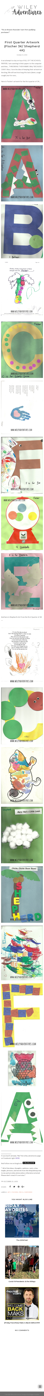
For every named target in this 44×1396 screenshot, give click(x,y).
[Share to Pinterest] (18, 1186)
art (9, 1192)
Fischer (15, 1192)
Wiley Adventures (16, 1394)
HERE (17, 1158)
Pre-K (21, 1192)
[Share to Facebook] (10, 1186)
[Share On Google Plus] (23, 1186)
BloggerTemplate (34, 1394)
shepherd (28, 1192)
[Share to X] (14, 1186)
